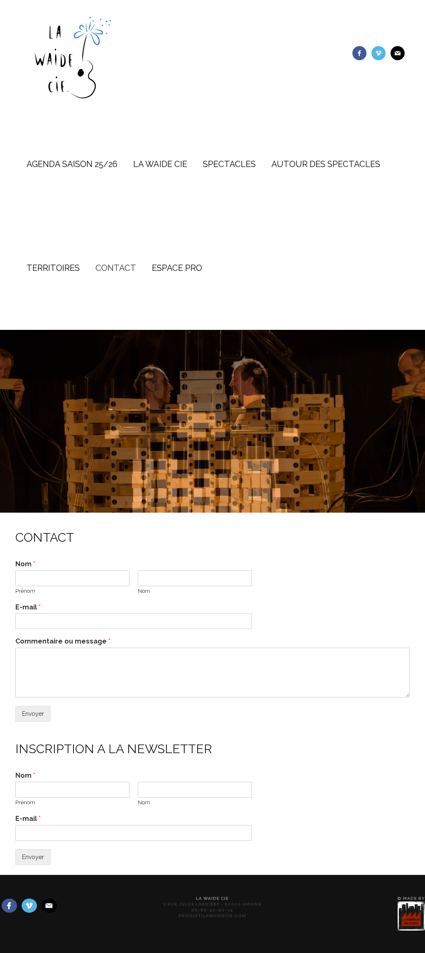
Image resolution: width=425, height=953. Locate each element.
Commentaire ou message (62, 641)
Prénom (25, 591)
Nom (25, 564)
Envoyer (33, 713)
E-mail (28, 607)
